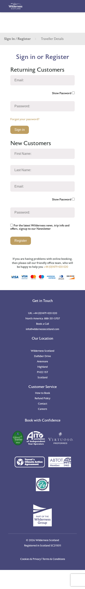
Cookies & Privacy (30, 559)
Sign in (19, 129)
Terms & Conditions (53, 559)
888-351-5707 (52, 318)
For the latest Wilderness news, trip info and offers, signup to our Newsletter (40, 227)
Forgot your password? (24, 119)
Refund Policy (42, 398)
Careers (42, 409)
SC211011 (56, 545)
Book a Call (42, 323)
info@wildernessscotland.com (42, 329)
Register (20, 240)
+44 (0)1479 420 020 (56, 267)
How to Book (42, 393)
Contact (42, 403)
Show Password (62, 93)
